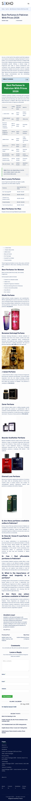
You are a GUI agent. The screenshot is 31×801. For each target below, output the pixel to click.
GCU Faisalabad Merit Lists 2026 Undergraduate (14, 724)
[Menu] (28, 3)
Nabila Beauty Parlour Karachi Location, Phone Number (13, 731)
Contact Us (5, 747)
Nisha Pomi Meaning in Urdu (9, 716)
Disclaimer (4, 749)
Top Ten (7, 9)
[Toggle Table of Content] (26, 79)
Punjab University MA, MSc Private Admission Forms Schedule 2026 (15, 720)
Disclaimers (17, 787)
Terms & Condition (6, 767)
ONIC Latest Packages (7, 753)
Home (3, 9)
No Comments (19, 20)
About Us (4, 745)
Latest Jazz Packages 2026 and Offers (12, 751)
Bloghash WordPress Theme (15, 798)
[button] (6, 629)
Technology (5, 761)
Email (3, 681)
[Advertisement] (15, 40)
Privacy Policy (5, 755)
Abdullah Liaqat (9, 615)
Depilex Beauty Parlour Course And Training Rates (14, 728)
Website (4, 688)
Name (4, 674)
